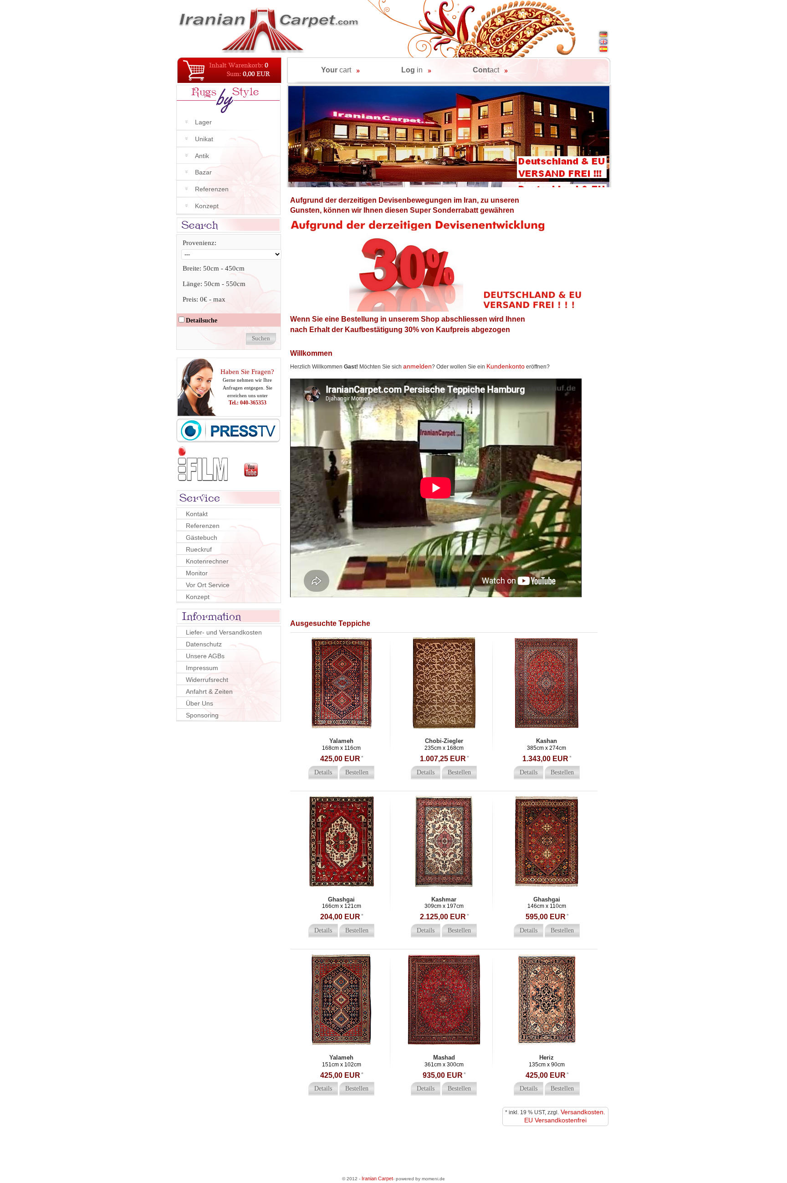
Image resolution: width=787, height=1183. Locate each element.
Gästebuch (201, 537)
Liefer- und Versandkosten (224, 632)
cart (336, 70)
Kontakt (197, 513)
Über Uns (199, 703)
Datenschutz (204, 644)
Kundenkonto (505, 366)
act (486, 70)
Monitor (197, 573)
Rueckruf (199, 549)
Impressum (202, 667)
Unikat (204, 139)
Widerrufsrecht (207, 679)
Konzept (207, 206)
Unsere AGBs (205, 656)
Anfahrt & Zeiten (209, 691)
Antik (202, 155)
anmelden (417, 366)
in (412, 70)
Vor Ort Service (208, 585)
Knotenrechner (207, 561)
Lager (203, 122)
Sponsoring (202, 715)
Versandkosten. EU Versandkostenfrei (565, 1116)
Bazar (203, 172)
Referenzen (212, 189)
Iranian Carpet (377, 1178)
